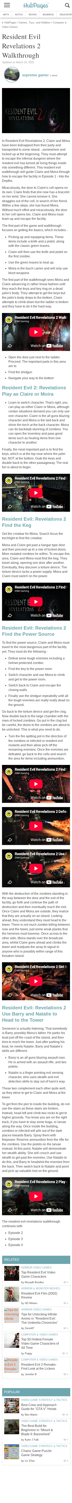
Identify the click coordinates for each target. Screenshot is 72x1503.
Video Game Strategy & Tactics (44, 1399)
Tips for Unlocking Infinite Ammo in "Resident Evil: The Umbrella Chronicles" (39, 1318)
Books (33, 14)
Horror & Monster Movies (40, 1288)
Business (48, 14)
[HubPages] (36, 5)
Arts (6, 14)
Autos (19, 14)
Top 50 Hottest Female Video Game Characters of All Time (40, 1343)
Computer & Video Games (39, 1334)
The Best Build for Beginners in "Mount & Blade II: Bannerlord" (37, 1430)
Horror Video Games (36, 1267)
